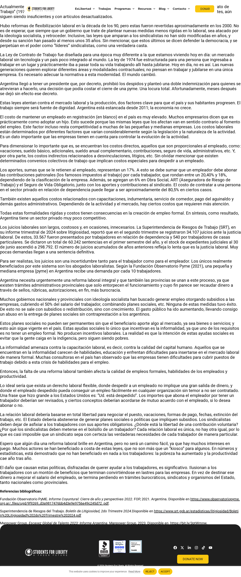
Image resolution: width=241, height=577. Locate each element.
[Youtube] (210, 547)
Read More (134, 571)
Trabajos (104, 8)
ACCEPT (165, 571)
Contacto (179, 8)
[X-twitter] (182, 547)
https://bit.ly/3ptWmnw (188, 523)
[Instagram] (196, 547)
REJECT (150, 571)
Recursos (145, 8)
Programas (123, 8)
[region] (120, 571)
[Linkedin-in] (189, 547)
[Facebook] (175, 547)
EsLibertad (83, 8)
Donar (205, 9)
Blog (162, 8)
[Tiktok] (203, 547)
